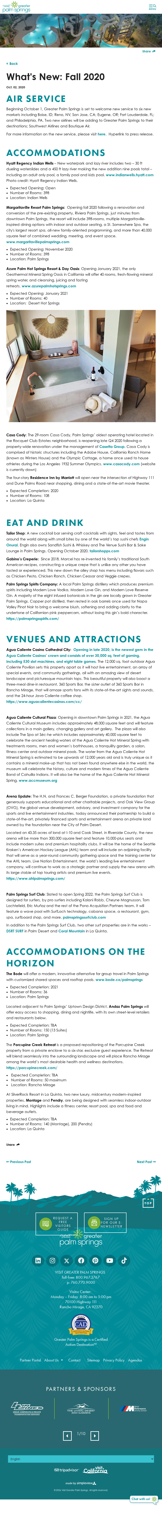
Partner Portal (30, 1360)
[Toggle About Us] (62, 1360)
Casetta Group (111, 446)
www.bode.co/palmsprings (119, 979)
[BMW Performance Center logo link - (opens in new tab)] (135, 1409)
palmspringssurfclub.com (84, 917)
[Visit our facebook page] (81, 1261)
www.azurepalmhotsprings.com (49, 286)
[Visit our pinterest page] (95, 1261)
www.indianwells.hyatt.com (130, 175)
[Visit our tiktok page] (124, 1261)
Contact (74, 1360)
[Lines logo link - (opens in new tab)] (27, 1408)
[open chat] (144, 1500)
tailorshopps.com (104, 551)
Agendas (135, 1360)
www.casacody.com (121, 464)
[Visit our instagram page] (52, 1261)
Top (148, 1203)
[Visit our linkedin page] (38, 1261)
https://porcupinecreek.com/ (31, 1067)
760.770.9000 (83, 1282)
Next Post (145, 1162)
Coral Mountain (71, 931)
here (101, 134)
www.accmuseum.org (38, 780)
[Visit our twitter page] (66, 1261)
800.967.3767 (88, 1277)
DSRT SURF (14, 931)
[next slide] (94, 1436)
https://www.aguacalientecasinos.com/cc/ (44, 701)
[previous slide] (67, 1436)
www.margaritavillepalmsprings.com (37, 242)
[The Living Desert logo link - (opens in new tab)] (81, 1408)
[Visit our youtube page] (109, 1261)
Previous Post (20, 1162)
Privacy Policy (114, 1360)
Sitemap (93, 1360)
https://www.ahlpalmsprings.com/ (35, 878)
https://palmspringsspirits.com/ (32, 618)
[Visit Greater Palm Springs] (16, 7)
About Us (51, 1360)
